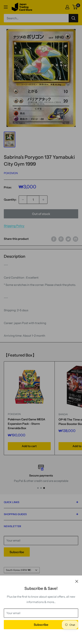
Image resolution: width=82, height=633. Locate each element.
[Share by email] (75, 239)
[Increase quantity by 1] (43, 200)
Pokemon (11, 173)
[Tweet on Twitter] (68, 239)
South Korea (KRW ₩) (18, 570)
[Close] (76, 581)
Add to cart (29, 446)
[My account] (67, 7)
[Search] (73, 18)
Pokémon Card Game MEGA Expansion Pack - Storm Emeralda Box (26, 423)
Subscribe (41, 625)
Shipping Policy (14, 226)
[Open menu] (6, 7)
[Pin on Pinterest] (61, 239)
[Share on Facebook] (53, 239)
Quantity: (10, 199)
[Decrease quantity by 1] (23, 200)
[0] (75, 7)
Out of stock (41, 214)
